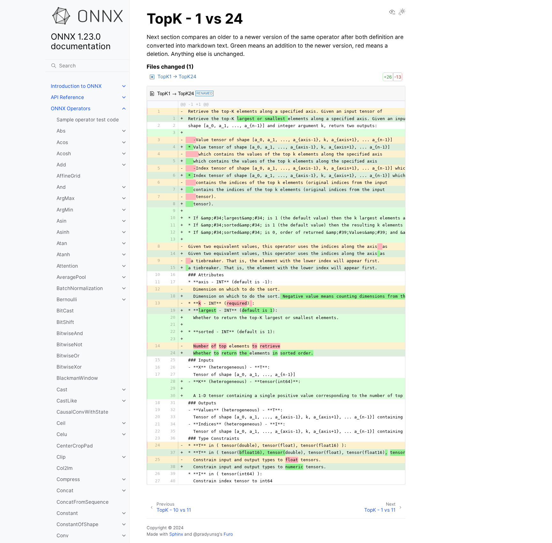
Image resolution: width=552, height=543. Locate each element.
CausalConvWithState (82, 412)
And (61, 187)
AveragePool (71, 277)
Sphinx (176, 534)
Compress (68, 479)
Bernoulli (67, 299)
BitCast (65, 311)
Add (61, 165)
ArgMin (65, 210)
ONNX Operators (70, 108)
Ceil (61, 423)
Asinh (63, 232)
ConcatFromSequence (83, 502)
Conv (63, 535)
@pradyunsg (206, 534)
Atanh (63, 254)
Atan (62, 243)
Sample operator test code (88, 120)
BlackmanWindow (77, 378)
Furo (228, 534)
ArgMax (65, 198)
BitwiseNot (69, 344)
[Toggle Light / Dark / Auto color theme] (401, 12)
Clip (61, 457)
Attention (67, 266)
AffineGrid (68, 176)
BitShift (65, 322)
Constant (67, 513)
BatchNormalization (80, 288)
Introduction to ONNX (76, 86)
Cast (62, 389)
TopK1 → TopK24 (176, 76)
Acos (62, 142)
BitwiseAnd (70, 333)
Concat (65, 490)
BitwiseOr (68, 356)
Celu (62, 434)
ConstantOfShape (77, 524)
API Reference (67, 97)
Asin (61, 221)
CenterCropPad (75, 446)
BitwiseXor (69, 367)
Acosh (64, 153)
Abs (61, 131)
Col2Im (65, 468)
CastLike (67, 401)
